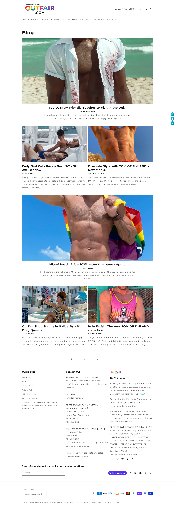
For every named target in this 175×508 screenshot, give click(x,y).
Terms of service (82, 502)
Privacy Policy (28, 386)
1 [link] (71, 359)
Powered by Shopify (42, 502)
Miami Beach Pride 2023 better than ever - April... (87, 264)
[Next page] (103, 359)
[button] (30, 19)
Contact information (111, 502)
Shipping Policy (29, 394)
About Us (26, 377)
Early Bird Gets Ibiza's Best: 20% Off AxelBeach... (49, 168)
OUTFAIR (31, 502)
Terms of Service (29, 398)
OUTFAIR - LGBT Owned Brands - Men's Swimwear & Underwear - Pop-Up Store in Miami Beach (41, 405)
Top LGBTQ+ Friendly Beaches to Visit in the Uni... (87, 107)
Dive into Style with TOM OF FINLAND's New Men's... (118, 168)
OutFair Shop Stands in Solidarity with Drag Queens (52, 328)
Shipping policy (96, 502)
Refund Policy (28, 390)
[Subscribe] (62, 473)
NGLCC (142, 394)
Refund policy (57, 502)
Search (25, 381)
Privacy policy (69, 502)
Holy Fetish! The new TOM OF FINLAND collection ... (118, 328)
